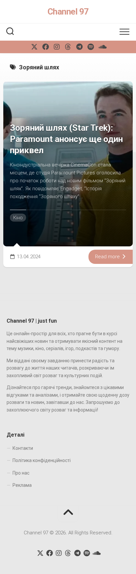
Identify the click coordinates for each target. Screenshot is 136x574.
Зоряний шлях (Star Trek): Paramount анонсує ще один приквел (66, 139)
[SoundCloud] (101, 47)
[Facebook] (45, 47)
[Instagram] (56, 47)
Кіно (18, 218)
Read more (108, 257)
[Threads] (68, 47)
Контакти (23, 448)
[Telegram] (79, 47)
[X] (34, 47)
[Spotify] (90, 47)
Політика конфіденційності (42, 460)
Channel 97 (68, 12)
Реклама (22, 485)
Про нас (21, 473)
